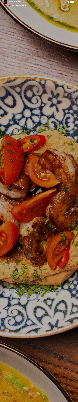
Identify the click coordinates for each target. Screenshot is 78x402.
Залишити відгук (23, 5)
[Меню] (72, 2)
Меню (9, 5)
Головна (6, 5)
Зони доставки (15, 5)
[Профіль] (69, 2)
